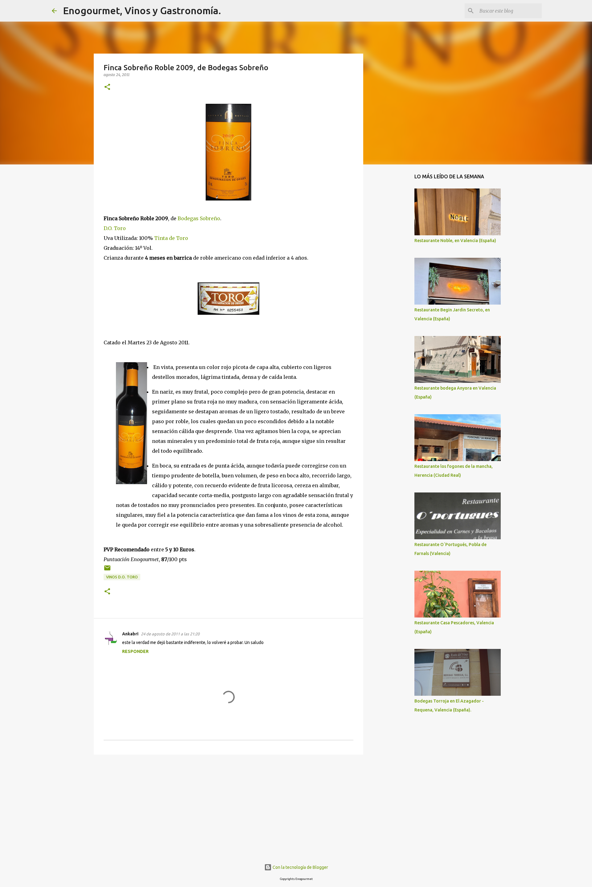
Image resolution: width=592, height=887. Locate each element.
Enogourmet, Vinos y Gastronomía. (142, 10)
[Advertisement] (228, 807)
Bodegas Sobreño (199, 218)
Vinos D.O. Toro (122, 577)
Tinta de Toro (171, 238)
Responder (135, 651)
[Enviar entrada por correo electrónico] (107, 570)
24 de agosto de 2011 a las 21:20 (170, 634)
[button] (107, 87)
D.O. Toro (115, 228)
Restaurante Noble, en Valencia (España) (455, 240)
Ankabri (130, 633)
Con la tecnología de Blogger (300, 867)
